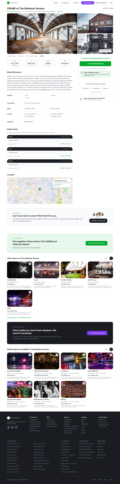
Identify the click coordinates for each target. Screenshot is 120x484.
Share (106, 8)
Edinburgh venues (65, 452)
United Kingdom (11, 56)
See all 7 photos (106, 51)
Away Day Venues (11, 455)
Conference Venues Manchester (86, 443)
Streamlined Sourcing (35, 421)
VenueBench (84, 424)
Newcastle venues (65, 466)
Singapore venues (101, 455)
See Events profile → (66, 136)
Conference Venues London (13, 443)
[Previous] (106, 258)
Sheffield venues (73, 471)
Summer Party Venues (12, 449)
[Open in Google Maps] (40, 190)
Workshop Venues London (40, 469)
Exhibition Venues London (13, 466)
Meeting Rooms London (39, 455)
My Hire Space (102, 3)
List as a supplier (68, 432)
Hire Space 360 (33, 419)
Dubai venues (100, 449)
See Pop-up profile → (66, 161)
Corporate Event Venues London (41, 460)
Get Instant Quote (96, 64)
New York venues (101, 443)
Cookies (111, 479)
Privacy (100, 479)
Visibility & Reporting (35, 426)
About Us (83, 419)
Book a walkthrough (34, 430)
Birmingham (21, 56)
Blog (82, 421)
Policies (83, 432)
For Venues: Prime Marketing (71, 426)
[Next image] (30, 270)
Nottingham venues (65, 469)
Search (76, 3)
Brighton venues (65, 463)
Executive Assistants (52, 424)
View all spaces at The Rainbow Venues (19, 317)
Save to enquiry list (96, 92)
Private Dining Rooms (12, 452)
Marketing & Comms (52, 426)
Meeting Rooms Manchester (85, 449)
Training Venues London (12, 457)
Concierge (66, 424)
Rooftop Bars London (39, 452)
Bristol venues (64, 455)
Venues (55, 3)
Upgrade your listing (104, 424)
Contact (83, 430)
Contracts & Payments (35, 424)
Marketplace (67, 421)
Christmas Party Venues (39, 446)
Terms (105, 479)
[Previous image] (9, 270)
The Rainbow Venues (15, 11)
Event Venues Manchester (85, 446)
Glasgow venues (65, 457)
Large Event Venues (38, 466)
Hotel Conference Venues (40, 443)
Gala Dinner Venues (11, 463)
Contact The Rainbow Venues (96, 84)
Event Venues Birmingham (85, 455)
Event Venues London (12, 460)
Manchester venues (65, 446)
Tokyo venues (100, 452)
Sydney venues (100, 457)
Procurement (50, 419)
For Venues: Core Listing (70, 428)
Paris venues (100, 446)
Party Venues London (39, 449)
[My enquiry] (111, 2)
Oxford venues (64, 471)
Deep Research (88, 3)
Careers (83, 426)
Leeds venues (72, 455)
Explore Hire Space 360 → (96, 243)
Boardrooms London (38, 457)
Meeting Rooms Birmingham (85, 457)
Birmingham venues (65, 449)
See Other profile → (66, 148)
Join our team (102, 419)
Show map (60, 11)
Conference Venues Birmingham (86, 452)
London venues (64, 443)
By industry (32, 428)
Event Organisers (51, 421)
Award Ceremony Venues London (41, 463)
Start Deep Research (98, 333)
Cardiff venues (73, 463)
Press (82, 428)
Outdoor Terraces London (13, 471)
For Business (65, 3)
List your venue (68, 430)
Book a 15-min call (99, 220)
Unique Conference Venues (13, 446)
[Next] (111, 258)
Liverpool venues (65, 460)
